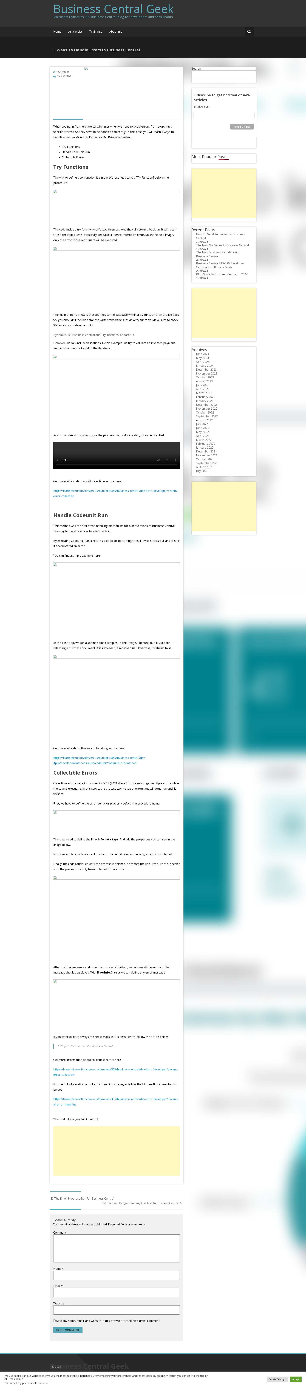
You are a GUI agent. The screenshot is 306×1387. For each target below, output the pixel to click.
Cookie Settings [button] (277, 1379)
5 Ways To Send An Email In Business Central (85, 1046)
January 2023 (204, 401)
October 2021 (205, 459)
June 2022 (202, 428)
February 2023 (205, 397)
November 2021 (206, 455)
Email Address (202, 106)
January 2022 (204, 447)
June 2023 (202, 385)
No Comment (64, 75)
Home (57, 31)
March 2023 (204, 393)
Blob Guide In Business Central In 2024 (222, 274)
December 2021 (206, 451)
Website (58, 1303)
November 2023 (206, 373)
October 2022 (205, 412)
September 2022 (207, 416)
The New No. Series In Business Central (222, 245)
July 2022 (202, 424)
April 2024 (202, 362)
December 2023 (206, 370)
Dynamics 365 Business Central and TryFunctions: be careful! (93, 335)
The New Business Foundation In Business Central (218, 254)
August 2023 (204, 381)
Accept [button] (295, 1379)
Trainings (95, 31)
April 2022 (202, 436)
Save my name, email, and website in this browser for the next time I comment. (108, 1321)
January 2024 (204, 366)
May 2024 (202, 358)
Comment (59, 1232)
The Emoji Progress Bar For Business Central (84, 1198)
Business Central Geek (113, 8)
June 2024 (202, 354)
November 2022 (206, 408)
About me (115, 31)
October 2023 (205, 377)
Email (58, 1286)
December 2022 (206, 405)
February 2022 (205, 444)
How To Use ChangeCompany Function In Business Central (139, 1203)
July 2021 (202, 471)
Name (58, 1269)
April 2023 (202, 389)
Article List (75, 31)
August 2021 (204, 467)
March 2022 (204, 440)
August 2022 (204, 420)
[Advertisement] (116, 1151)
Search (196, 69)
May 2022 (202, 432)
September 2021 (207, 463)
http (56, 1099)
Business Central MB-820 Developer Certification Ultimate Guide (220, 265)
